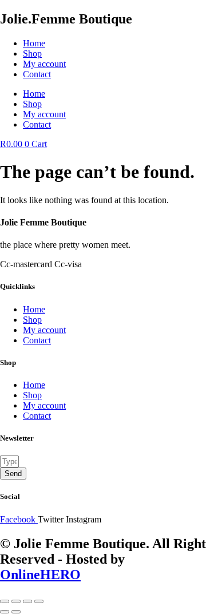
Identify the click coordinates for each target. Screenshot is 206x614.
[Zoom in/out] (4, 601)
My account (44, 64)
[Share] (27, 601)
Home (34, 43)
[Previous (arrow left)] (4, 611)
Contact (37, 74)
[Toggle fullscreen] (16, 601)
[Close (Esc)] (38, 601)
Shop (32, 53)
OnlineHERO (40, 574)
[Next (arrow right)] (16, 611)
